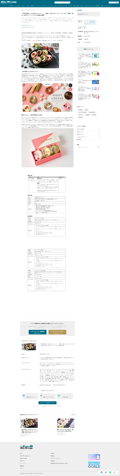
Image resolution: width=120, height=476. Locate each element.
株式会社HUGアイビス (27, 25)
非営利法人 (97, 5)
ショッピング (37, 5)
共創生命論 (80, 117)
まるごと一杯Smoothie (82, 112)
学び (66, 5)
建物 (78, 5)
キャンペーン (23, 463)
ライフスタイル (61, 5)
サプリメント (80, 114)
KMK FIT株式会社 (92, 112)
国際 (102, 5)
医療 (74, 5)
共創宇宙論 (94, 114)
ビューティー (44, 5)
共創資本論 (88, 114)
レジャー (82, 5)
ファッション (51, 5)
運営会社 (53, 456)
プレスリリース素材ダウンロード (47, 402)
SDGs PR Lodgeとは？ (25, 456)
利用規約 (53, 461)
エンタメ (28, 5)
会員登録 (116, 2)
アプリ (23, 5)
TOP (22, 9)
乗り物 (32, 5)
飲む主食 (86, 109)
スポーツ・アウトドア (89, 5)
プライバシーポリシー (56, 458)
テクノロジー (17, 5)
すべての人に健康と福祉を (90, 21)
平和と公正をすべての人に (90, 24)
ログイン (111, 2)
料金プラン (22, 461)
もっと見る (72, 414)
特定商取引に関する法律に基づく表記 (59, 463)
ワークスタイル (108, 5)
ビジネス (70, 5)
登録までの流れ (23, 458)
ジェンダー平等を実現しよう (90, 22)
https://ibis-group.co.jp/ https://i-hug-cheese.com (52, 385)
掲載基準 (22, 466)
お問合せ (53, 453)
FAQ (21, 453)
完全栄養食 (80, 109)
